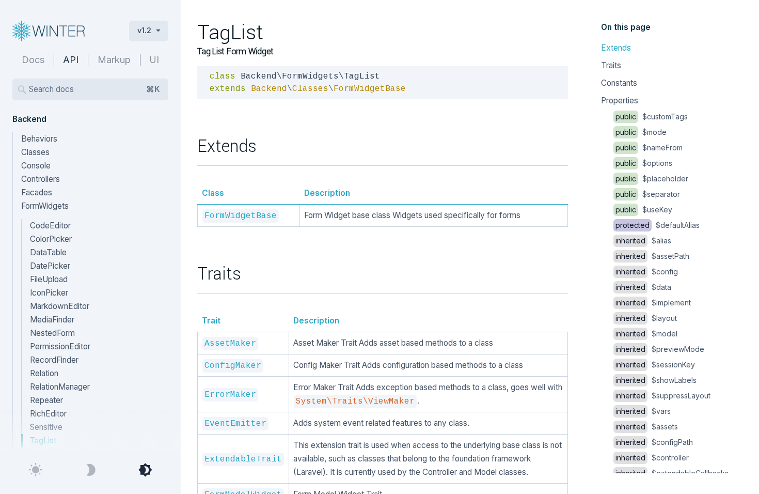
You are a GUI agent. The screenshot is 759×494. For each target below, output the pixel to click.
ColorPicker (51, 239)
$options (643, 163)
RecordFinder (54, 360)
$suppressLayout (662, 395)
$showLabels (656, 380)
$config (646, 271)
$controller (652, 457)
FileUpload (49, 279)
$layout (646, 318)
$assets (646, 426)
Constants (619, 83)
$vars (643, 411)
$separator (647, 194)
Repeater (46, 400)
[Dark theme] (90, 470)
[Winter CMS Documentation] (62, 31)
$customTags (651, 116)
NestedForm (52, 333)
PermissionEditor (60, 346)
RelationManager (60, 387)
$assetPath (652, 256)
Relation (44, 373)
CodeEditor (50, 225)
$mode (641, 132)
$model (646, 333)
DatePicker (50, 266)
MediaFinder (52, 320)
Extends (616, 48)
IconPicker (49, 293)
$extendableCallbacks (672, 473)
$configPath (654, 442)
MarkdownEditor (59, 306)
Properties (619, 100)
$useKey (643, 209)
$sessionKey (655, 364)
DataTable (48, 252)
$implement (653, 302)
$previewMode (659, 349)
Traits (611, 65)
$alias (643, 240)
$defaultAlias (657, 225)
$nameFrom (649, 147)
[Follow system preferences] (145, 470)
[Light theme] (35, 470)
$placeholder (651, 178)
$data (643, 287)
